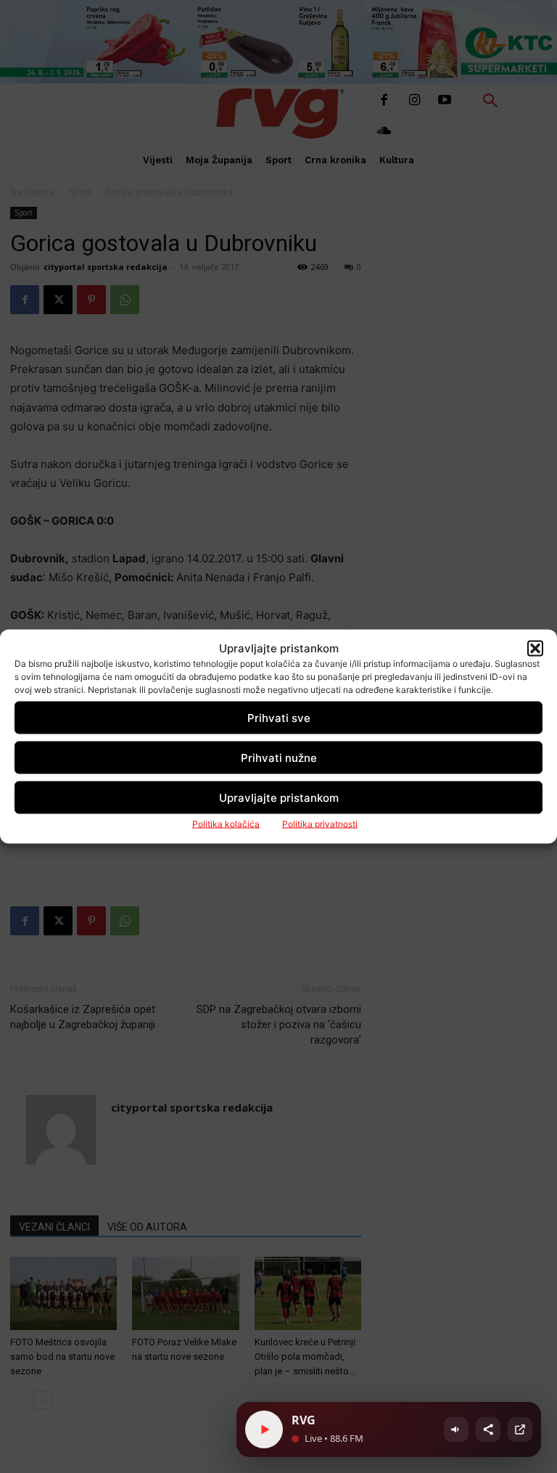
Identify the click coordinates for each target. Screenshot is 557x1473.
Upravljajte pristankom (279, 797)
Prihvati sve (278, 717)
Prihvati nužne (279, 757)
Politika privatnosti (320, 823)
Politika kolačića (226, 823)
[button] (535, 648)
